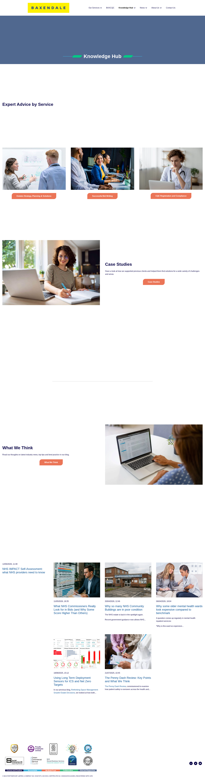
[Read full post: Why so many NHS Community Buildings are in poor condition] (128, 580)
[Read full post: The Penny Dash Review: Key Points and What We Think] (128, 651)
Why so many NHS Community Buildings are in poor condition (124, 608)
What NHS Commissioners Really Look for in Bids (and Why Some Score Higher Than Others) (75, 610)
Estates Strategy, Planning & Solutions (34, 196)
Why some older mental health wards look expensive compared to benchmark (179, 610)
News (142, 8)
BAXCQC (110, 8)
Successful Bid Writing (102, 196)
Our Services (94, 8)
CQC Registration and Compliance (171, 196)
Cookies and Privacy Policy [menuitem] (189, 755)
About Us (155, 8)
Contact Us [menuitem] (196, 758)
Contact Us (170, 8)
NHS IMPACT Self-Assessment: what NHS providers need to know (23, 570)
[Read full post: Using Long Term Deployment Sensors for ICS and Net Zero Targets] (77, 651)
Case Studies (154, 282)
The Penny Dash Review (115, 686)
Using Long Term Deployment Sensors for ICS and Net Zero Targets (72, 681)
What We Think (51, 462)
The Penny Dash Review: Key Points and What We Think (128, 679)
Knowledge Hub (126, 8)
